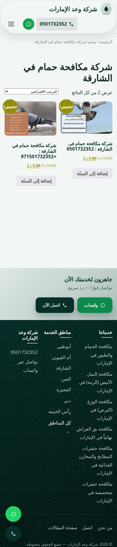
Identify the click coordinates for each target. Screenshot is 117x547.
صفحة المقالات (62, 527)
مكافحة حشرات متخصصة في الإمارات (97, 492)
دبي (67, 400)
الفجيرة (64, 389)
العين (66, 379)
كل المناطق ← (59, 427)
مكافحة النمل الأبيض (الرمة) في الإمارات (95, 382)
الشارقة (63, 368)
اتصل (87, 527)
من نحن (104, 527)
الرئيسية (105, 41)
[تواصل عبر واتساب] (28, 24)
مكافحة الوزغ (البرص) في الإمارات (99, 409)
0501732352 (24, 352)
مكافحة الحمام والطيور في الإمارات (98, 354)
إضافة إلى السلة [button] (92, 173)
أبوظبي (64, 346)
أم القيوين (61, 357)
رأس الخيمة (59, 411)
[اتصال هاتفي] (13, 534)
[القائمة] (11, 24)
